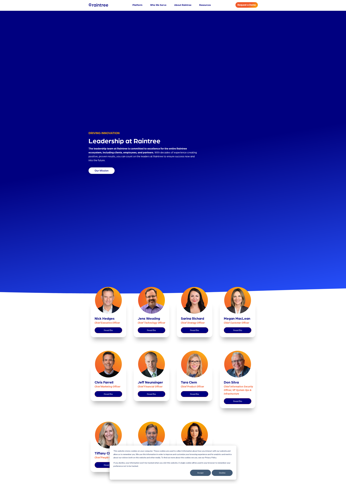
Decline (222, 473)
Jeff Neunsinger (150, 382)
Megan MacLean (237, 318)
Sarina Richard (192, 318)
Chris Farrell (104, 382)
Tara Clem (189, 382)
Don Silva (231, 382)
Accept (200, 473)
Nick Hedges (104, 318)
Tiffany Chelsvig (107, 453)
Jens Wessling (149, 318)
